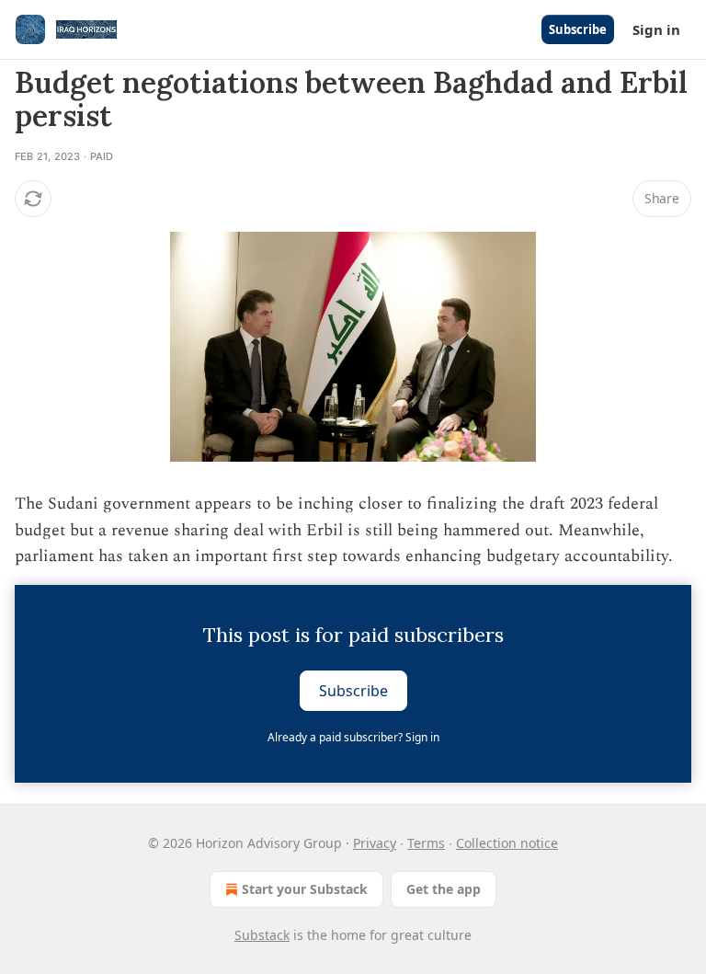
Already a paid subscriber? (353, 737)
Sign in (656, 29)
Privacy (374, 843)
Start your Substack (305, 889)
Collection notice (507, 843)
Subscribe (578, 29)
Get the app (443, 889)
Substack (262, 935)
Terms (426, 843)
